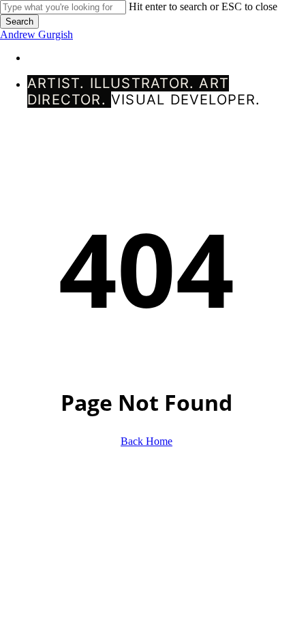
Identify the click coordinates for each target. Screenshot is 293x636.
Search (19, 21)
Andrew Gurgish (36, 34)
